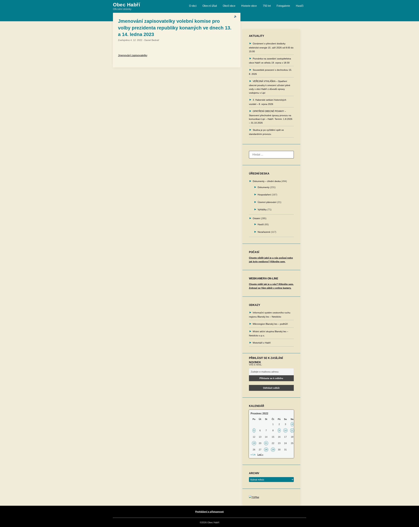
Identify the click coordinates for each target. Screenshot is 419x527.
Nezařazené (264, 232)
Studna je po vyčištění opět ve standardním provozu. (266, 132)
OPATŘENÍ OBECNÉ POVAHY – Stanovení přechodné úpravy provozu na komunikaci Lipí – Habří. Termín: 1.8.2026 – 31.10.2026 (270, 117)
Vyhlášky (262, 209)
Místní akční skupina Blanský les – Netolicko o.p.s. (268, 333)
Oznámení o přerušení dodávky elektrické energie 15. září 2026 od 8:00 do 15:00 (271, 47)
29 (273, 449)
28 (266, 449)
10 (285, 430)
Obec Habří (126, 4)
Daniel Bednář (151, 40)
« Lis (253, 454)
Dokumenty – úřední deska (267, 181)
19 (254, 443)
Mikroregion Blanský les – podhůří (270, 324)
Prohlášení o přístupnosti (209, 511)
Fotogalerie (283, 5)
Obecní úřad (209, 5)
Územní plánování (267, 202)
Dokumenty (263, 187)
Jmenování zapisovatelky (132, 55)
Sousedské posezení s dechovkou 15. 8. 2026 (270, 72)
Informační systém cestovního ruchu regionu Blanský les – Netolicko (269, 314)
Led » (260, 454)
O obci (193, 5)
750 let (267, 5)
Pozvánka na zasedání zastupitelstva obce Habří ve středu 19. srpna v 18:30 (270, 60)
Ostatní (256, 218)
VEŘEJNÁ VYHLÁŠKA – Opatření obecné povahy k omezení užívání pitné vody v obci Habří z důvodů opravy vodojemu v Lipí (269, 87)
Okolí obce (229, 5)
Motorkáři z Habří (262, 342)
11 (292, 430)
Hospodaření (264, 194)
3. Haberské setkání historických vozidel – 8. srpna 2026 (267, 102)
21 (266, 443)
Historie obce (249, 5)
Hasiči (299, 5)
